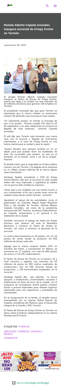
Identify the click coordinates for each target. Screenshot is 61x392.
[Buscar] (47, 6)
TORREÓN (23, 326)
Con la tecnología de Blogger (32, 382)
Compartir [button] (10, 338)
